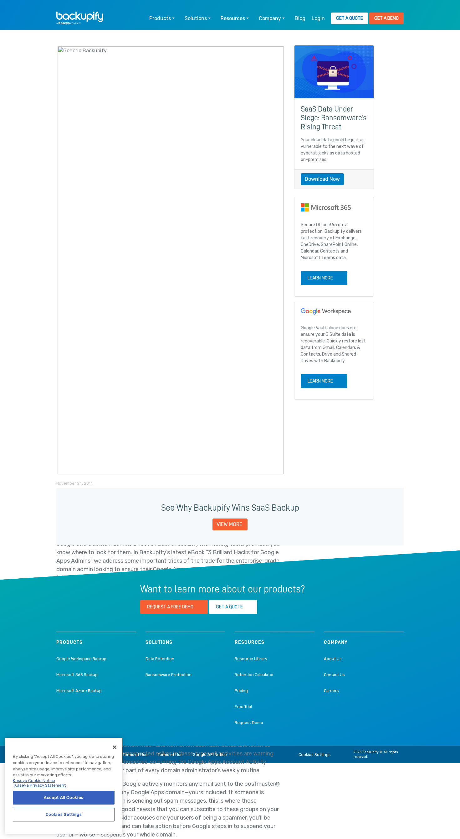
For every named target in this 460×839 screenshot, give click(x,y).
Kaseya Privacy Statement (40, 785)
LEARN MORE (320, 278)
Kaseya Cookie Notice (34, 780)
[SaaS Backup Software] (79, 18)
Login (318, 18)
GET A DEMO (386, 18)
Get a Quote (349, 18)
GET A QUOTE (229, 607)
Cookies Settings (315, 754)
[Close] (114, 747)
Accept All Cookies (64, 797)
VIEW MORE (229, 524)
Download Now (322, 179)
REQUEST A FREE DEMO (170, 607)
